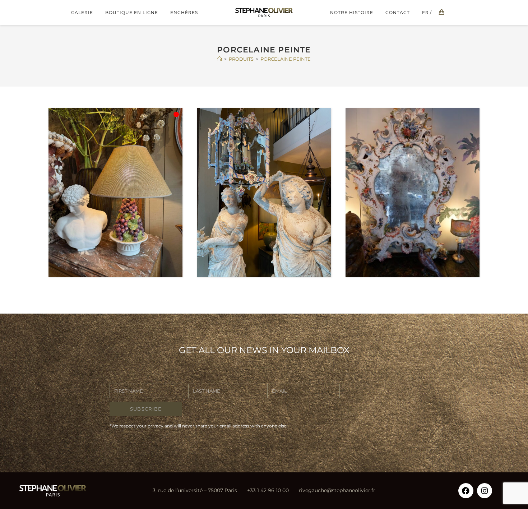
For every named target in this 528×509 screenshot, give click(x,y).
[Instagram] (484, 490)
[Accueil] (219, 59)
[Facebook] (465, 490)
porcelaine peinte (285, 59)
